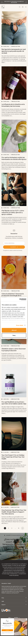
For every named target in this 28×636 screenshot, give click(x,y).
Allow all (14, 330)
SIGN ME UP (7, 630)
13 (18, 528)
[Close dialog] (26, 619)
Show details (19, 325)
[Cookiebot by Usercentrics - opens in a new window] (19, 299)
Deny (14, 335)
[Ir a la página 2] (22, 528)
